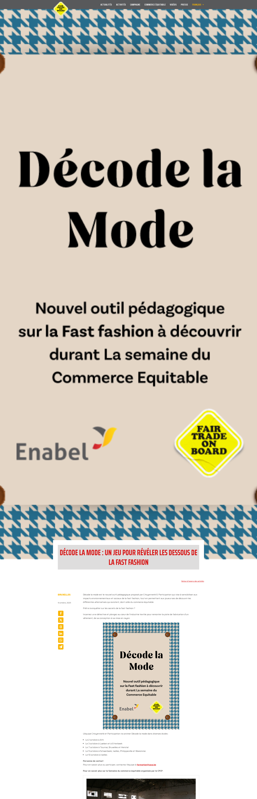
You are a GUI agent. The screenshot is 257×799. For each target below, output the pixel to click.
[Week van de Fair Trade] (61, 4)
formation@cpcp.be (146, 764)
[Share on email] (60, 646)
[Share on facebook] (60, 613)
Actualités (106, 4)
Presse (184, 4)
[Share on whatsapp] (60, 640)
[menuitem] (107, 4)
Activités (121, 4)
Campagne (135, 4)
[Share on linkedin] (60, 633)
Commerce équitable (155, 4)
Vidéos (173, 4)
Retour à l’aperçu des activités (192, 581)
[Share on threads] (60, 626)
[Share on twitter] (60, 620)
